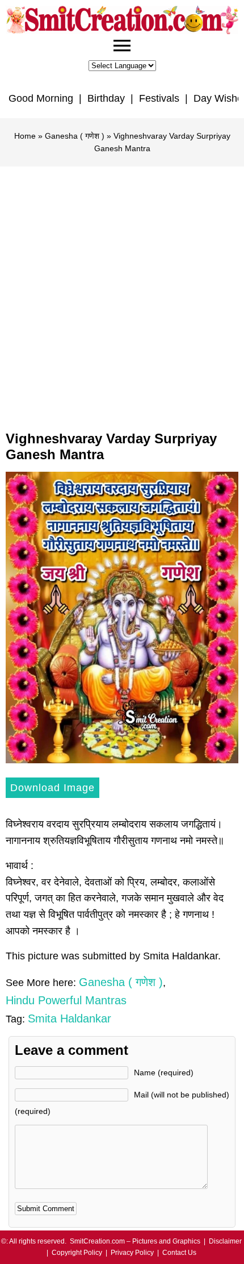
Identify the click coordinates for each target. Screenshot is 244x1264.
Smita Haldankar (69, 1018)
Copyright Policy (77, 1253)
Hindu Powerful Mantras (66, 1000)
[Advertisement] (122, 294)
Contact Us (179, 1253)
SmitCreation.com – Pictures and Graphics (135, 1241)
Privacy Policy (132, 1253)
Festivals (159, 98)
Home (25, 135)
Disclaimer (225, 1241)
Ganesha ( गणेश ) (74, 135)
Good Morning (41, 98)
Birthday (106, 98)
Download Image (52, 787)
